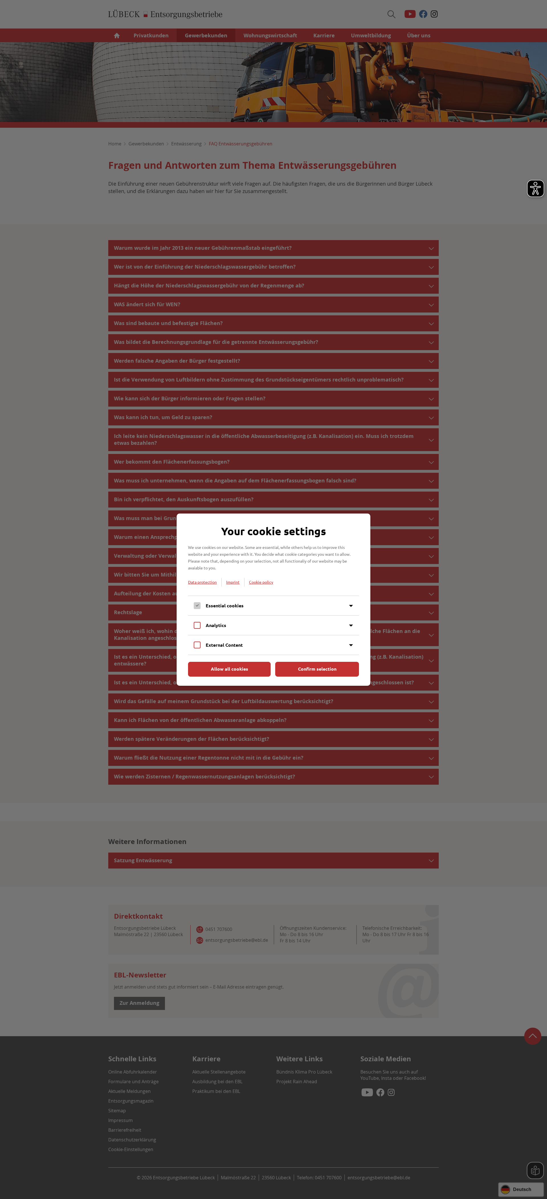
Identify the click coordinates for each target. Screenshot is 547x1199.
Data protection (202, 582)
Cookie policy (261, 582)
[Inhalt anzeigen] (351, 605)
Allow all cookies (229, 669)
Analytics (216, 625)
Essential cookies (225, 605)
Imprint (233, 582)
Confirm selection (317, 669)
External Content (224, 645)
